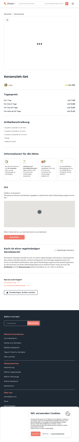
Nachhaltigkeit (9, 406)
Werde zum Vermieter (12, 343)
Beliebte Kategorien (11, 347)
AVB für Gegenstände (12, 372)
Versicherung (9, 367)
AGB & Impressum (11, 381)
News (6, 401)
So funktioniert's (10, 338)
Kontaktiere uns (10, 397)
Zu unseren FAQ (10, 283)
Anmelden (14, 237)
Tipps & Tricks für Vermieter (14, 352)
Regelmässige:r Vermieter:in (65, 250)
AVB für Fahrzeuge (11, 377)
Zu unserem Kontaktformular (15, 285)
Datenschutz (9, 386)
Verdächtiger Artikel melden (22, 292)
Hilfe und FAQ (9, 357)
